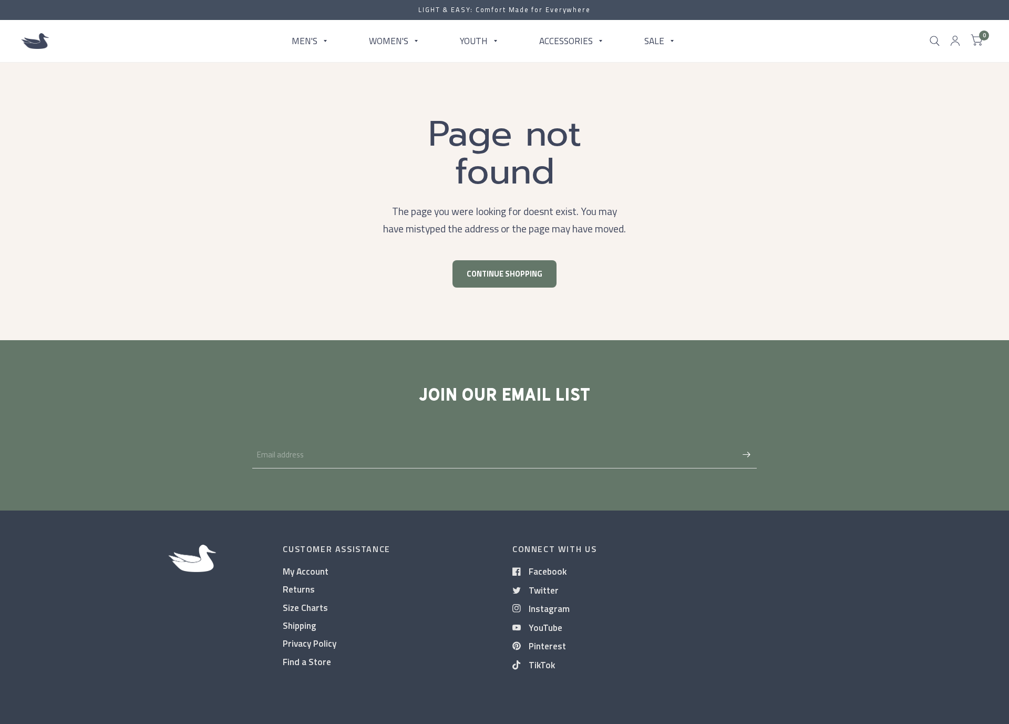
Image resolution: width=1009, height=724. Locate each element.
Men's (304, 41)
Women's (388, 41)
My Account (305, 571)
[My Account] (955, 41)
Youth (474, 41)
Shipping (299, 625)
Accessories (566, 41)
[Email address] (746, 454)
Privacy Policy (309, 643)
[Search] (934, 41)
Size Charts (305, 607)
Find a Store (307, 662)
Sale (654, 41)
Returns (299, 589)
